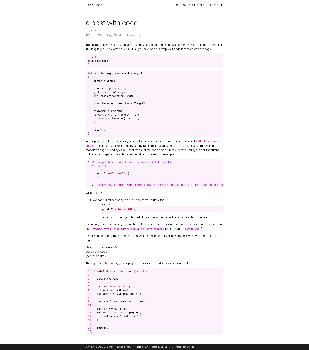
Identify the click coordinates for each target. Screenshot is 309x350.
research (212, 5)
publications (196, 5)
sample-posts (137, 35)
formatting (106, 35)
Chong (95, 5)
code (119, 35)
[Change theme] (221, 3)
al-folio (140, 347)
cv (184, 5)
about (176, 5)
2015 (91, 35)
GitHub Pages (167, 347)
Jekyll (129, 347)
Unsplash (191, 347)
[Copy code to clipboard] (220, 58)
